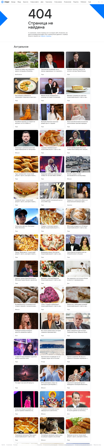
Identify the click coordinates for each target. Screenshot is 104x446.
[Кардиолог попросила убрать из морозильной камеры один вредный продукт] (78, 194)
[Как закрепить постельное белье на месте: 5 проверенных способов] (78, 273)
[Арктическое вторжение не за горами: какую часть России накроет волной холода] (52, 351)
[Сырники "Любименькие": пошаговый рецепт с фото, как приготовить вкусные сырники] (52, 142)
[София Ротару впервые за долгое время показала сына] (26, 351)
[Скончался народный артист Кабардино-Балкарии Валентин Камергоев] (78, 377)
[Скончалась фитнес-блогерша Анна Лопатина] (26, 220)
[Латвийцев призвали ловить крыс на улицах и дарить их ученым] (52, 429)
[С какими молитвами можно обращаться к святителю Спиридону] (52, 403)
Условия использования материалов (83, 444)
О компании (9, 444)
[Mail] (2, 2)
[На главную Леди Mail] (6, 2)
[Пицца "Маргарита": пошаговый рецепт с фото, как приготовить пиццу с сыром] (26, 246)
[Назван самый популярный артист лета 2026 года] (52, 194)
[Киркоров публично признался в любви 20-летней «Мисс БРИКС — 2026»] (52, 168)
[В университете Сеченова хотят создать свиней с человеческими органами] (26, 299)
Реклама (15, 444)
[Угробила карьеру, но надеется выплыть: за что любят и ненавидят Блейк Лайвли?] (26, 116)
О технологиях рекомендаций (50, 444)
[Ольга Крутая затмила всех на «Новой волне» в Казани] (78, 246)
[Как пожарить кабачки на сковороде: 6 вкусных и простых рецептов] (26, 90)
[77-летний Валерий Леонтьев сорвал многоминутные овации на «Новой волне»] (78, 142)
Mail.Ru (3, 444)
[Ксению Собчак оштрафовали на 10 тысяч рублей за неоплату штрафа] (78, 403)
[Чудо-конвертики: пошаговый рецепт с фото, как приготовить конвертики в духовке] (26, 168)
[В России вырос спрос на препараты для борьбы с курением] (52, 377)
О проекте (39, 444)
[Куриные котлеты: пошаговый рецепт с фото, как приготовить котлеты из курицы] (78, 429)
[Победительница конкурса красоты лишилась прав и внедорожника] (26, 325)
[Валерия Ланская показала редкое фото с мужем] (52, 116)
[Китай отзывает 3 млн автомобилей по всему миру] (78, 168)
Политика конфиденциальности (66, 444)
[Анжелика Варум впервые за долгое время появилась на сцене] (26, 403)
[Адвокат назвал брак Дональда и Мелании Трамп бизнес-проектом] (26, 273)
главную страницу (45, 36)
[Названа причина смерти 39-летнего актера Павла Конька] (78, 64)
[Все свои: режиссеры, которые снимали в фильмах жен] (52, 325)
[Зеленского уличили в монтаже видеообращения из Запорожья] (26, 142)
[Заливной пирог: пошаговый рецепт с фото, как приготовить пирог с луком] (26, 194)
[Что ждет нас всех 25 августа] (26, 377)
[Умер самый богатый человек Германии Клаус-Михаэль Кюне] (78, 325)
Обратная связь (97, 444)
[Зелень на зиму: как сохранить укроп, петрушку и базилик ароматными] (26, 64)
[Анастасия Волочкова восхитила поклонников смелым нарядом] (78, 116)
